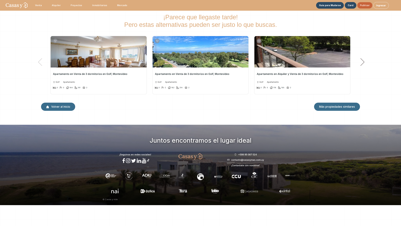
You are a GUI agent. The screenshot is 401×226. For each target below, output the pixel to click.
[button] (362, 62)
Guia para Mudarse (330, 5)
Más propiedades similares (337, 106)
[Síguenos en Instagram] (128, 160)
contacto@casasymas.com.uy (247, 160)
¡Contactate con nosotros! (245, 165)
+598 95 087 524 (247, 154)
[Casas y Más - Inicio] (16, 5)
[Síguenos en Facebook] (123, 160)
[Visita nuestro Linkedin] (139, 160)
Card (350, 5)
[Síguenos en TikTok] (148, 159)
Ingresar (381, 5)
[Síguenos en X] (133, 160)
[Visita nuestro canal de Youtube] (144, 160)
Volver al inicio (60, 106)
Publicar (365, 5)
